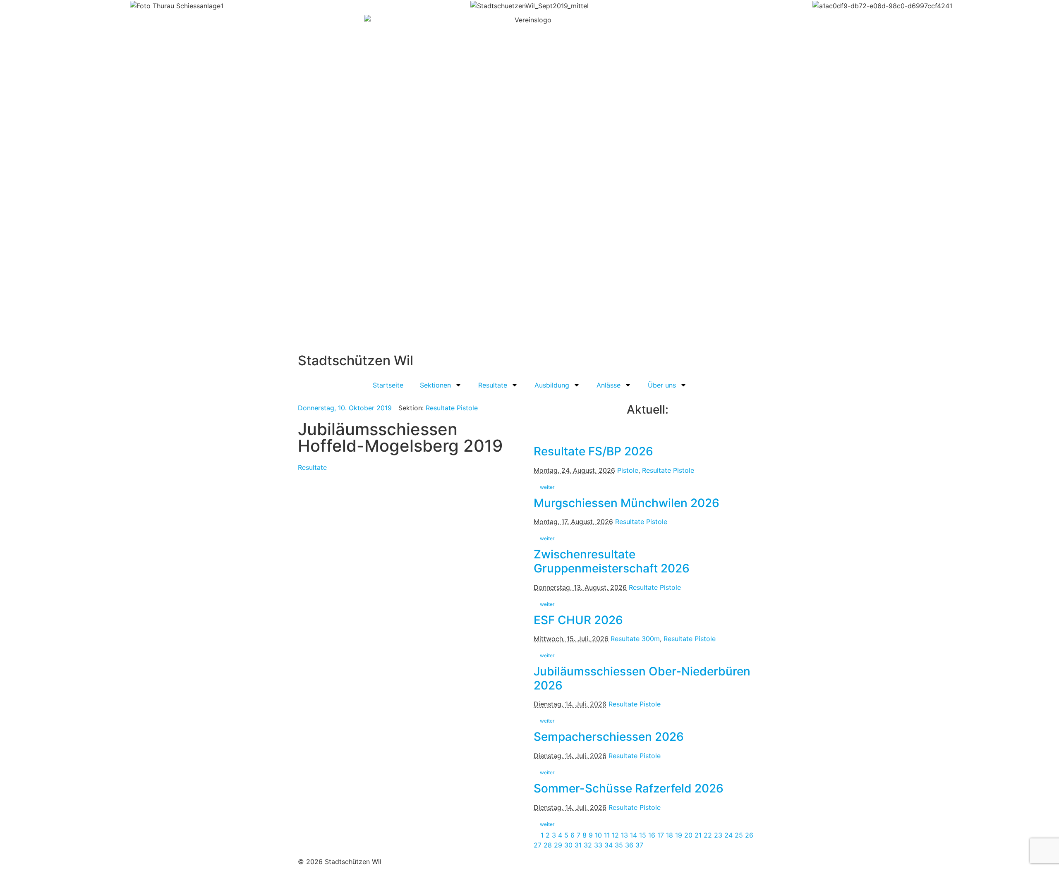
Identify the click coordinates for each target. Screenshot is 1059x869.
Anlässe (609, 385)
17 (660, 835)
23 (718, 835)
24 (728, 835)
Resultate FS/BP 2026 (593, 451)
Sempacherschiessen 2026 (609, 737)
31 (578, 845)
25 (739, 835)
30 (568, 845)
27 (537, 845)
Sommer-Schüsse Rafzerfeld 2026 (629, 788)
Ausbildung (551, 385)
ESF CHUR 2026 (578, 620)
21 (698, 835)
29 (558, 845)
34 (608, 845)
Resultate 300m (635, 638)
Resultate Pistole (452, 408)
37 (639, 845)
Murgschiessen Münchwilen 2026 (626, 503)
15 (642, 835)
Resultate (492, 385)
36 (629, 845)
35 (619, 845)
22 (708, 835)
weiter (547, 487)
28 (548, 845)
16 (651, 835)
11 (607, 835)
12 (615, 835)
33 (598, 845)
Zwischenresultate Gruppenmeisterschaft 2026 (612, 561)
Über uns (662, 385)
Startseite (388, 385)
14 (633, 835)
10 (598, 835)
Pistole (627, 470)
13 (624, 835)
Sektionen (435, 385)
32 (588, 845)
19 (678, 835)
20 (688, 835)
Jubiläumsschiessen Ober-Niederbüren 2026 (642, 678)
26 (749, 835)
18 (669, 835)
